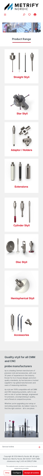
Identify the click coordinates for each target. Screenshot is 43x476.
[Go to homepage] (21, 6)
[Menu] (5, 14)
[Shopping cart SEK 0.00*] (39, 13)
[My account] (35, 14)
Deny (7, 473)
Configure (17, 473)
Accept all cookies (31, 473)
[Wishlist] (29, 14)
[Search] (24, 14)
